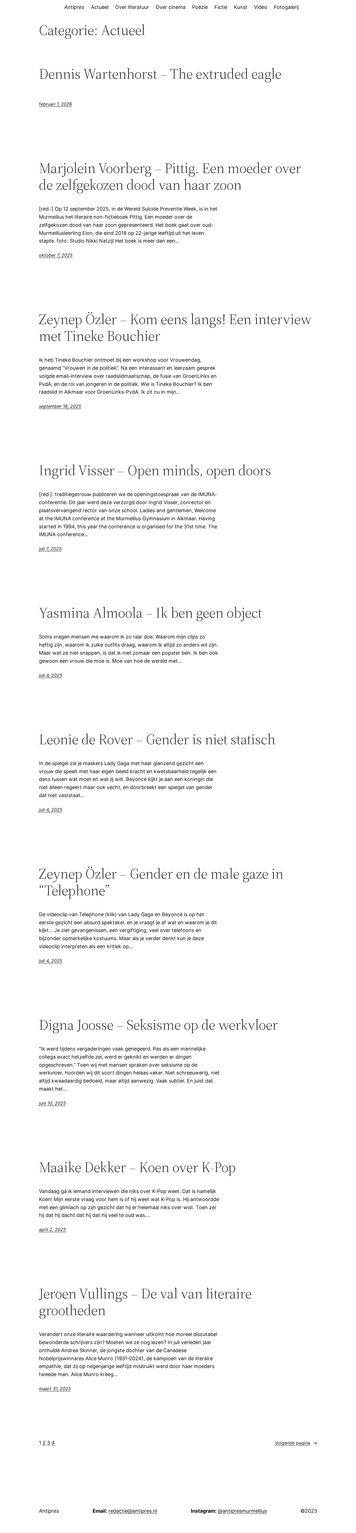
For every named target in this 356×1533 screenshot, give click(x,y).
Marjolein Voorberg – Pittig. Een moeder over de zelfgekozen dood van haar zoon (170, 176)
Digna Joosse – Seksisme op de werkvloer (158, 1024)
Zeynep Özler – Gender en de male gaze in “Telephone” (161, 882)
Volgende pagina (296, 1443)
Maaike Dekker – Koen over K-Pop (137, 1167)
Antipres (74, 7)
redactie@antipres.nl (132, 1511)
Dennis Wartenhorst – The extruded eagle (160, 73)
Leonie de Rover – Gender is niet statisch (157, 739)
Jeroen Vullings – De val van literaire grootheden (145, 1301)
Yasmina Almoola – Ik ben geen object (150, 612)
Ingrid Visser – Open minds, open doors (155, 470)
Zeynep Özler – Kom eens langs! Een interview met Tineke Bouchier (175, 327)
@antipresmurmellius (242, 1511)
